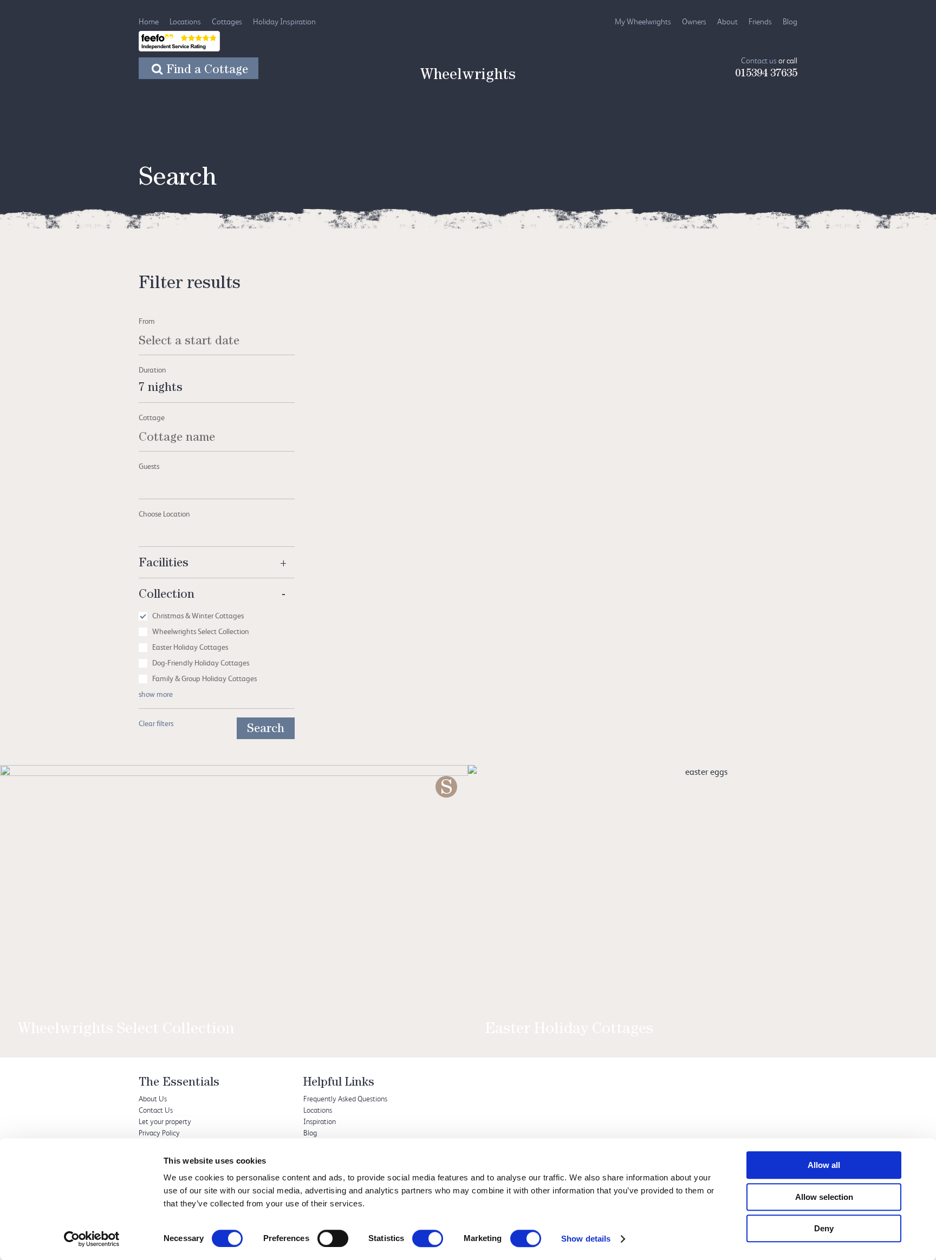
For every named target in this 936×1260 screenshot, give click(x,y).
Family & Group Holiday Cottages (204, 678)
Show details (585, 1238)
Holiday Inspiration (284, 21)
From (147, 320)
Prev (33, 882)
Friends (760, 21)
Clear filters (156, 723)
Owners (694, 21)
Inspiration (319, 1121)
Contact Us (156, 1109)
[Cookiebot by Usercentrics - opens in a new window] (91, 1239)
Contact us (759, 60)
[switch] (332, 1238)
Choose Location (164, 513)
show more (156, 693)
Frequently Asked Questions (345, 1098)
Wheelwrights (468, 76)
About (727, 21)
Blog (790, 21)
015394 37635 (766, 74)
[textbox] (217, 479)
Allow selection (824, 1197)
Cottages (227, 21)
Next (903, 882)
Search (265, 730)
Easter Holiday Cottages (190, 646)
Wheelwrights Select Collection (200, 631)
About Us (153, 1098)
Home (149, 21)
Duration (152, 369)
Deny (824, 1228)
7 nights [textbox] (161, 389)
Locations (185, 21)
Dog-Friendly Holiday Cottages (200, 662)
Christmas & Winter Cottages (198, 615)
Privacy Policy (159, 1132)
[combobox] (217, 389)
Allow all (824, 1165)
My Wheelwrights (643, 21)
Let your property (165, 1121)
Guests (149, 466)
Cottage (152, 417)
